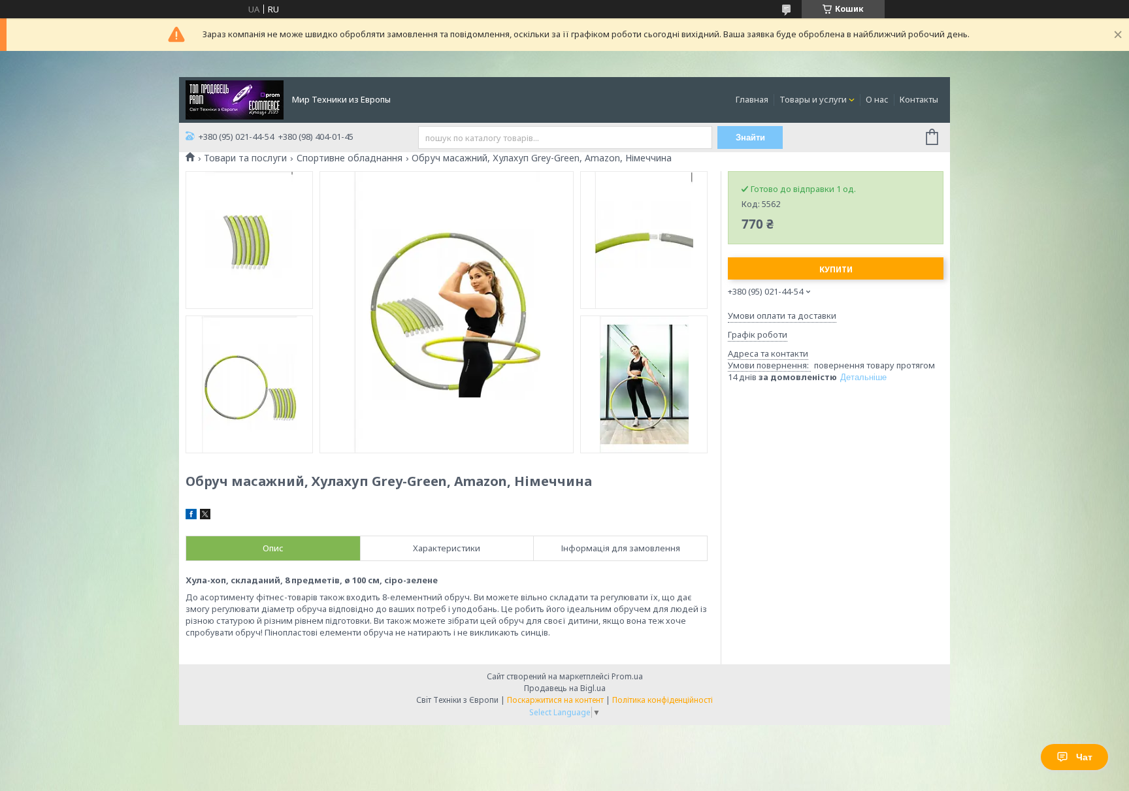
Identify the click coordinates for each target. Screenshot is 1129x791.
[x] (205, 516)
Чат (1084, 757)
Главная (752, 99)
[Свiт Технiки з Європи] (235, 99)
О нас (877, 99)
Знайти (750, 137)
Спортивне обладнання (349, 158)
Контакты (919, 99)
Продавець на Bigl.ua (565, 688)
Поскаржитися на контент (555, 699)
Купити (836, 269)
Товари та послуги (245, 158)
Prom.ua (627, 676)
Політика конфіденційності (662, 699)
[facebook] (191, 516)
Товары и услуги (813, 99)
